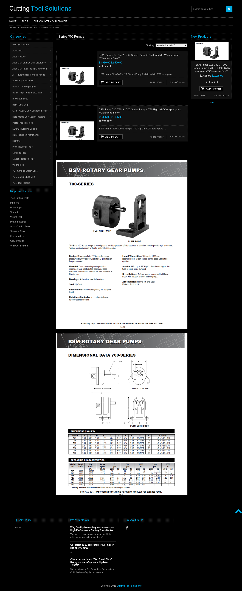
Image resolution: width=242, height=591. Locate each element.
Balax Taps (16, 207)
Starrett (14, 212)
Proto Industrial (18, 221)
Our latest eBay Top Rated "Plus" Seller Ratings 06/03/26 (92, 546)
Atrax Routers (19, 57)
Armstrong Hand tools (22, 80)
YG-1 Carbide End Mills (23, 177)
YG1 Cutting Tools (19, 198)
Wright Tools (18, 165)
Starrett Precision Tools (23, 159)
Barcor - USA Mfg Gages (24, 86)
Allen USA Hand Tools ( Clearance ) (29, 69)
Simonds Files (19, 153)
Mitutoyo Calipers (20, 44)
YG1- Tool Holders (21, 183)
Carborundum (17, 236)
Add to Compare (177, 82)
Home (13, 28)
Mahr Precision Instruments (25, 135)
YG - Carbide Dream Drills (25, 171)
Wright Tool (16, 217)
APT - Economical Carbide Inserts (28, 75)
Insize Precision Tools (22, 123)
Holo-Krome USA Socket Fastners (28, 117)
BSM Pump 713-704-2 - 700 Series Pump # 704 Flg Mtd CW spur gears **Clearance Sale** (212, 68)
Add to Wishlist (157, 82)
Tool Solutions (40, 8)
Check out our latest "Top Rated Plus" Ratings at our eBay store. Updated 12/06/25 (91, 562)
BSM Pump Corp (29, 28)
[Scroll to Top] (238, 507)
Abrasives (17, 50)
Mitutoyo (16, 141)
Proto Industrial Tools (22, 147)
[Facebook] (127, 528)
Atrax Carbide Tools (20, 226)
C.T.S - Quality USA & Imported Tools (29, 111)
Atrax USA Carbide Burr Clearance (29, 63)
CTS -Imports (17, 241)
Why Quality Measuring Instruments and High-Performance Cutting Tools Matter (92, 529)
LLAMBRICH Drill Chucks (24, 129)
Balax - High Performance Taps (27, 92)
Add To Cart (113, 82)
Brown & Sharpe (20, 99)
